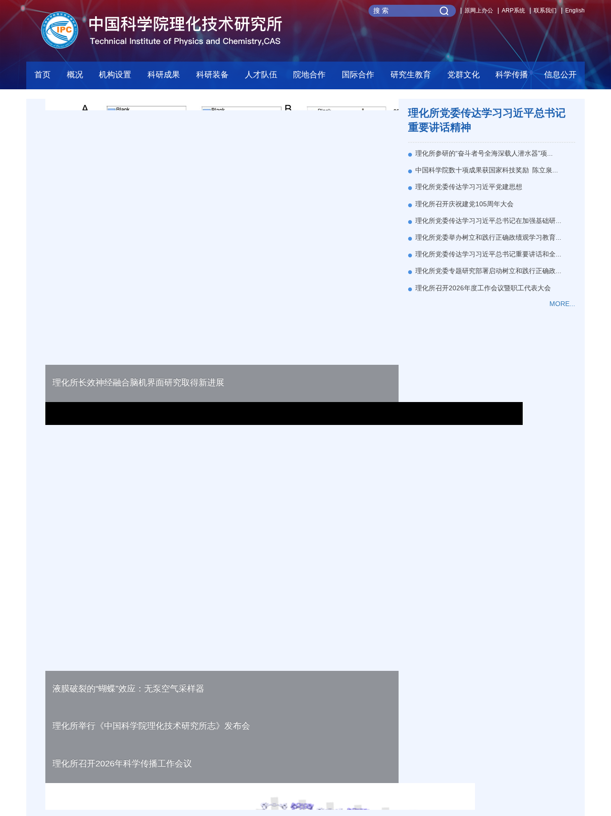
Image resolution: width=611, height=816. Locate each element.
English (575, 10)
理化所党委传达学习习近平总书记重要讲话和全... (488, 254)
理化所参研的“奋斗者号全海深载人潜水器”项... (484, 153)
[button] (212, 77)
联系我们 (545, 10)
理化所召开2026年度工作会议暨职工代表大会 (483, 288)
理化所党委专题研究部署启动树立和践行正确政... (488, 271)
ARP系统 (513, 10)
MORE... (562, 303)
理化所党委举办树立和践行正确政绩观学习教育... (488, 237)
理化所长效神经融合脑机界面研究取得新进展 (138, 382)
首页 (42, 74)
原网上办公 (478, 10)
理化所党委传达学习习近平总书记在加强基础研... (488, 220)
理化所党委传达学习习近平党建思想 (468, 187)
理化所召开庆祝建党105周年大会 (464, 204)
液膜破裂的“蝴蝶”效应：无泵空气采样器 (128, 688)
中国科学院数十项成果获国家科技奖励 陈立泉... (486, 170)
